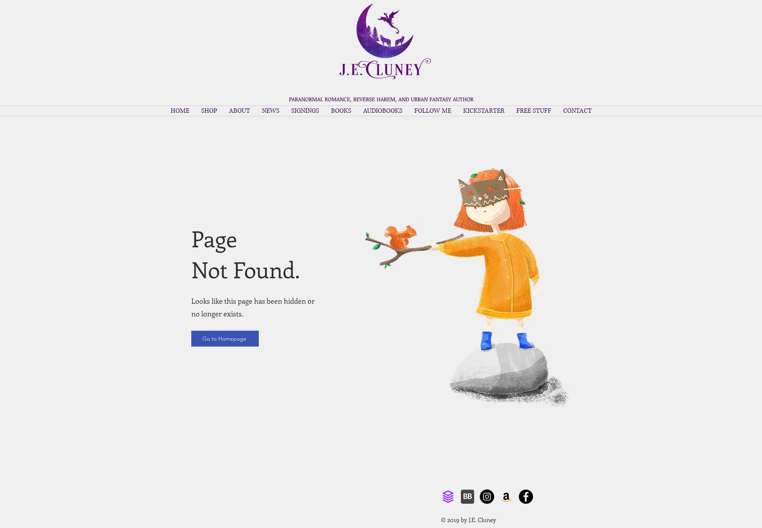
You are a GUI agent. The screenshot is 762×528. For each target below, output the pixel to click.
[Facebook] (526, 496)
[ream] (448, 496)
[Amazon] (506, 496)
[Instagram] (487, 496)
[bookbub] (467, 496)
